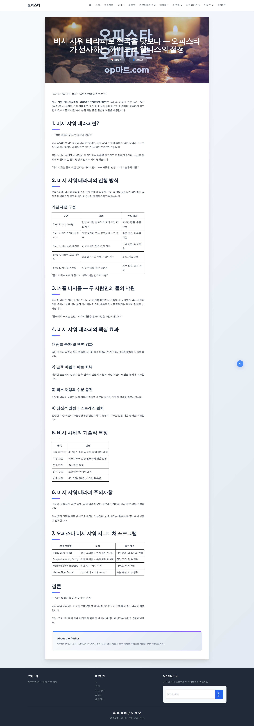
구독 (218, 694)
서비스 (120, 5)
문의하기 (221, 5)
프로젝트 (108, 5)
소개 (98, 5)
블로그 (131, 5)
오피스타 (34, 5)
